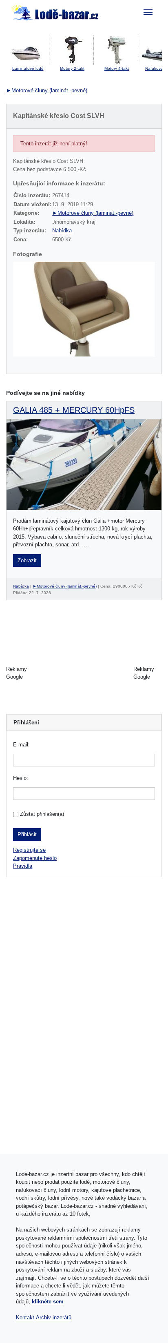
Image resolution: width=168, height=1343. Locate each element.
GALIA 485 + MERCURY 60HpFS (74, 409)
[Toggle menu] (148, 12)
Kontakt (25, 1317)
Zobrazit (27, 560)
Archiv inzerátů (53, 1317)
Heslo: (20, 778)
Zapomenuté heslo (35, 858)
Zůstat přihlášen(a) (42, 814)
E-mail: (21, 745)
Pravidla (22, 866)
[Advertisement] (84, 673)
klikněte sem (48, 1301)
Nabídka (62, 230)
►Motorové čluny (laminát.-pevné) (46, 90)
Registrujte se (29, 850)
